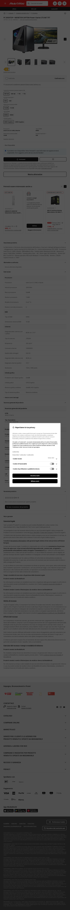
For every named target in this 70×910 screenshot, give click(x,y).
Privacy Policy (15, 454)
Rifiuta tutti (35, 481)
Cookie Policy (15, 451)
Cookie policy (30, 454)
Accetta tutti (35, 476)
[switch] (52, 464)
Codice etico (23, 454)
